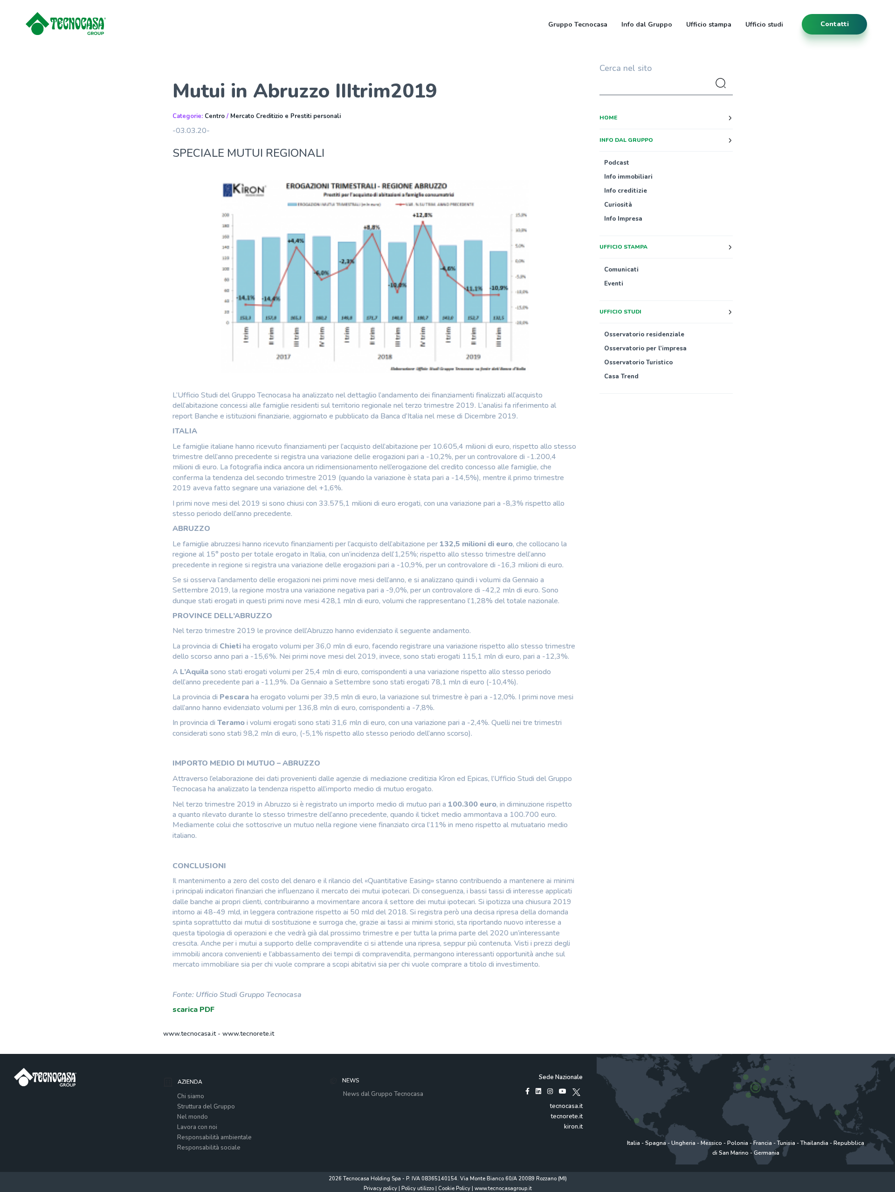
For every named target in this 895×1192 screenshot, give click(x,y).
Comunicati (621, 269)
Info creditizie (625, 191)
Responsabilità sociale (209, 1147)
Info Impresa (623, 219)
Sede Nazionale (561, 1077)
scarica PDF (193, 1009)
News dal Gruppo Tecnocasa (383, 1094)
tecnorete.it (567, 1116)
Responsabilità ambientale (214, 1137)
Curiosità (618, 205)
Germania (766, 1153)
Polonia (737, 1143)
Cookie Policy (454, 1188)
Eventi (613, 283)
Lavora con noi (197, 1127)
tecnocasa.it (566, 1106)
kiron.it (573, 1126)
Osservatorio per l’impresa (645, 348)
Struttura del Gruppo (206, 1106)
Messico (711, 1143)
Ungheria (683, 1143)
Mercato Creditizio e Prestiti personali (285, 116)
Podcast (616, 163)
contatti (834, 24)
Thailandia (814, 1143)
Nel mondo (192, 1117)
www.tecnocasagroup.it (503, 1188)
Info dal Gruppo (646, 24)
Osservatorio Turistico (638, 362)
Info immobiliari (628, 177)
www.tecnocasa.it (189, 1033)
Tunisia (786, 1143)
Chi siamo (190, 1096)
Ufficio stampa (708, 24)
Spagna (655, 1143)
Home (608, 117)
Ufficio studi (764, 24)
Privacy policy (380, 1188)
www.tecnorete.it (248, 1033)
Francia (762, 1143)
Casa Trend (621, 376)
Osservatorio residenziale (644, 334)
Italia (633, 1143)
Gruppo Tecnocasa (577, 24)
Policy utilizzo (417, 1188)
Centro (215, 116)
